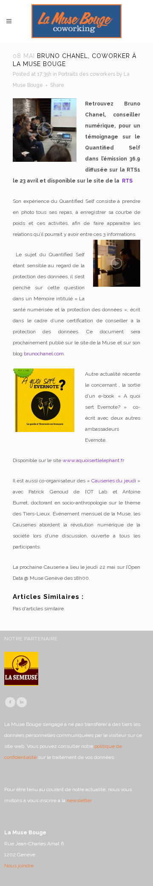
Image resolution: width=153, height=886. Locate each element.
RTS (127, 181)
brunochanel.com (44, 354)
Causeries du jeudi (113, 481)
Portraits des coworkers (86, 74)
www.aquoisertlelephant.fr (93, 460)
